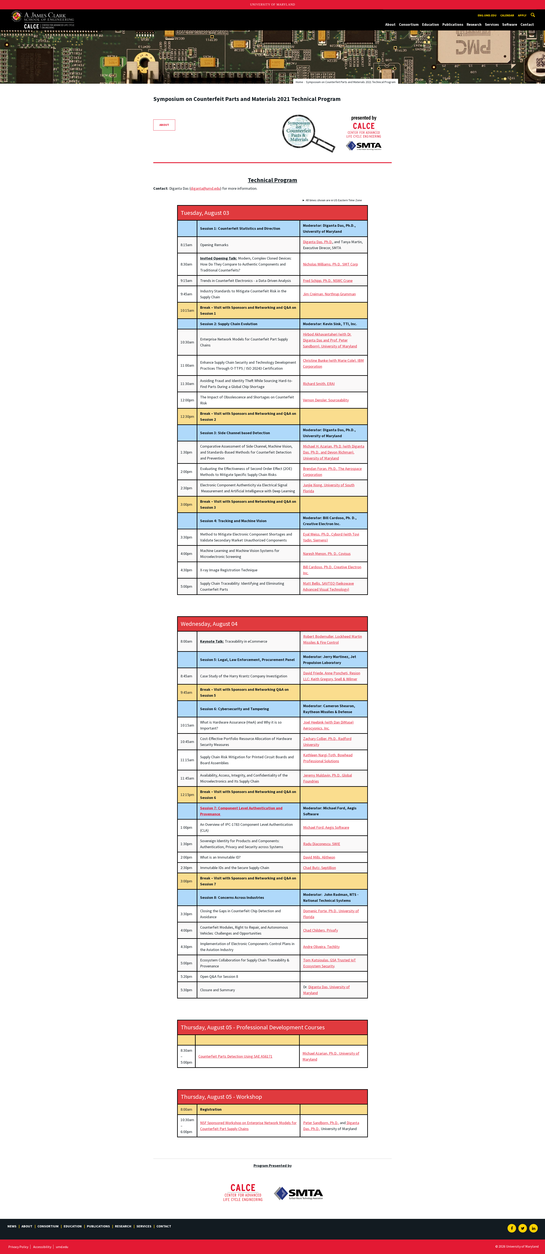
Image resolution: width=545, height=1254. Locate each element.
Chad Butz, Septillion (319, 867)
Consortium (409, 24)
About (390, 24)
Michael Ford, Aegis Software (326, 827)
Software (509, 24)
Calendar (507, 15)
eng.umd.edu (487, 15)
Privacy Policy (18, 1247)
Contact (527, 24)
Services (492, 24)
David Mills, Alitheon (319, 857)
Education (430, 24)
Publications (452, 24)
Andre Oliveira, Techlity (321, 946)
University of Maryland (272, 4)
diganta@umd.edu (205, 188)
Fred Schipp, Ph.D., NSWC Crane (328, 280)
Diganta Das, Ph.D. (317, 241)
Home (299, 82)
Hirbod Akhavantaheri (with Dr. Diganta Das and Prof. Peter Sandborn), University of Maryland (330, 340)
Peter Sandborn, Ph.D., (321, 1122)
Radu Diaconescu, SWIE (321, 843)
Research (474, 24)
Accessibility (42, 1247)
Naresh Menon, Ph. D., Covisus (327, 553)
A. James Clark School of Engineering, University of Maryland (46, 13)
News (11, 1226)
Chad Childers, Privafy (320, 930)
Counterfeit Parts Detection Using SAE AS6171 (235, 1056)
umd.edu (62, 1247)
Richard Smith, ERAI (319, 383)
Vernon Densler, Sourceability (326, 400)
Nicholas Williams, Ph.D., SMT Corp (330, 264)
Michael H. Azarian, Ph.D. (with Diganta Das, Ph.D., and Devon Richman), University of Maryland (333, 452)
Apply (522, 15)
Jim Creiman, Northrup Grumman (329, 294)
